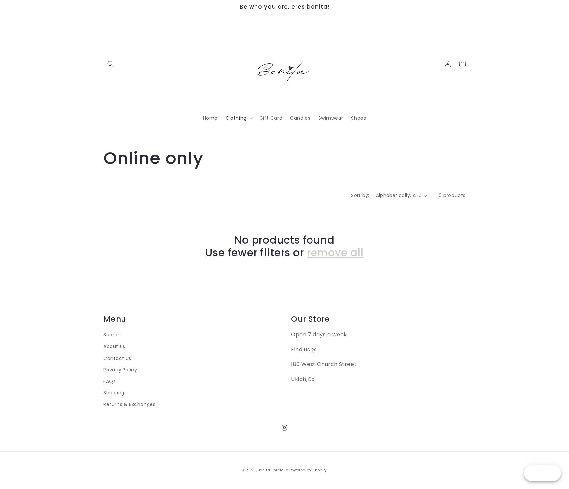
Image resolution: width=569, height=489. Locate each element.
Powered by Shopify (308, 470)
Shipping (113, 392)
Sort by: (360, 195)
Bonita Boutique (273, 470)
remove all (335, 252)
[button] (110, 64)
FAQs (109, 381)
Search (112, 334)
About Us (114, 346)
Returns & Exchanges (129, 404)
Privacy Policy (120, 369)
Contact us (117, 358)
